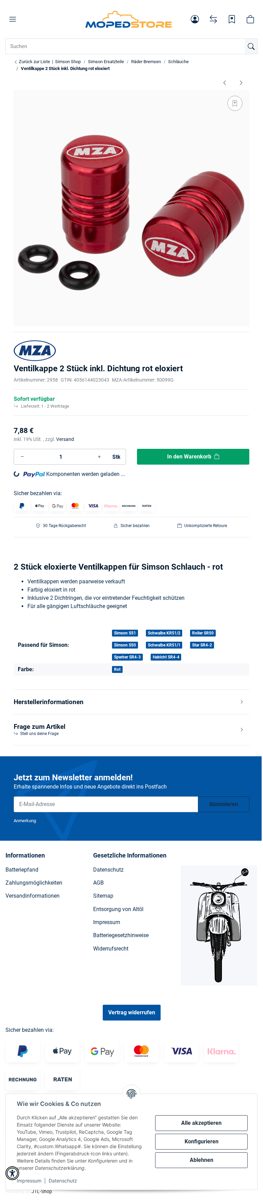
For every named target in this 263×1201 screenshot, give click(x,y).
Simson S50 (125, 645)
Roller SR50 (203, 633)
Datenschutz (63, 1180)
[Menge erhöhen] (99, 456)
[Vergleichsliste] (213, 19)
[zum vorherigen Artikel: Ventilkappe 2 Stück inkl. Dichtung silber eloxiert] (224, 82)
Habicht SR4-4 (166, 657)
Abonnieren (223, 804)
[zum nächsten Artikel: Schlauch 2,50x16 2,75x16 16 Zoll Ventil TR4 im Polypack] (241, 82)
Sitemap (103, 896)
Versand (65, 439)
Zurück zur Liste (34, 61)
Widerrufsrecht (110, 948)
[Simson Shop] (128, 19)
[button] (12, 19)
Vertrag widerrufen (131, 1012)
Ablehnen (201, 1160)
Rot (117, 669)
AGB (98, 882)
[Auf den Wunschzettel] (234, 103)
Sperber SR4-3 (127, 657)
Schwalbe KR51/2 (164, 633)
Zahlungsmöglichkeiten (33, 882)
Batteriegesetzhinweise (121, 935)
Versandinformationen (32, 896)
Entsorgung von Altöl (118, 909)
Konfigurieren (201, 1141)
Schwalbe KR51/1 (164, 645)
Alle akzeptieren (201, 1123)
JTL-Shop (42, 1191)
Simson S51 (125, 633)
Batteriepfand (21, 869)
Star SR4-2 (202, 645)
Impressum (29, 1180)
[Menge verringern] (22, 456)
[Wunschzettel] (232, 19)
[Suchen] (251, 46)
